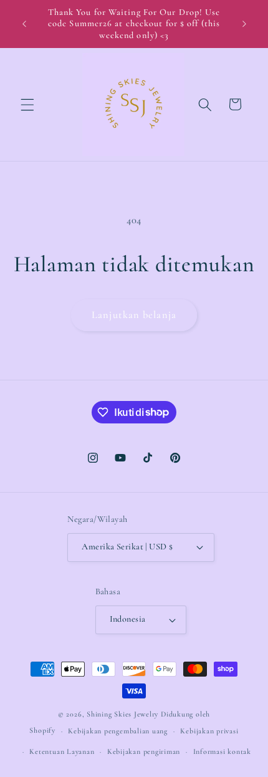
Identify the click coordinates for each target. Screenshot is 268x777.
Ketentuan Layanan (61, 751)
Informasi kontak (222, 751)
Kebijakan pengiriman (143, 751)
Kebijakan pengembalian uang (118, 730)
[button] (27, 104)
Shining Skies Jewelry (122, 714)
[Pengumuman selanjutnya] (244, 24)
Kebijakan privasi (209, 730)
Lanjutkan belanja (134, 315)
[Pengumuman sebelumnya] (24, 24)
